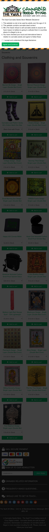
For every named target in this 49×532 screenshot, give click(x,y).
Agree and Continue (10, 44)
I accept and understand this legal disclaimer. (20, 40)
